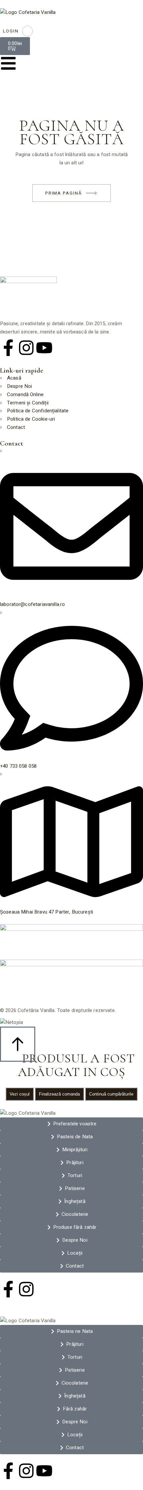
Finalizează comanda (59, 1094)
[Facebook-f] (8, 347)
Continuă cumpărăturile (111, 1094)
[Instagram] (26, 347)
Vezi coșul (20, 1094)
